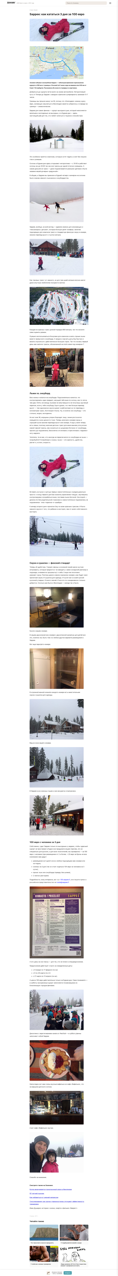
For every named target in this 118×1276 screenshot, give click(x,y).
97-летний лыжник (37, 1193)
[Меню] (110, 3)
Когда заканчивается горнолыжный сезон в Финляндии (51, 1189)
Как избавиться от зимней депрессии (44, 1197)
